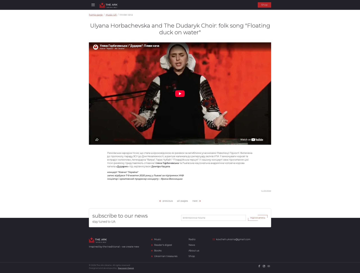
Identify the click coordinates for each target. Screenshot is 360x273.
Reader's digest (163, 245)
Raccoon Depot (126, 268)
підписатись (257, 217)
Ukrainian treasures (165, 256)
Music (157, 239)
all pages (182, 201)
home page (96, 14)
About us (194, 250)
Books (157, 250)
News (192, 245)
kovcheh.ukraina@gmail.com (233, 239)
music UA (111, 14)
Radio (192, 239)
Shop (264, 5)
